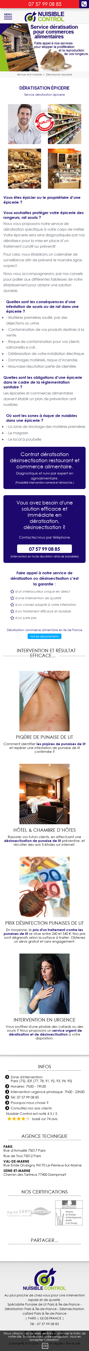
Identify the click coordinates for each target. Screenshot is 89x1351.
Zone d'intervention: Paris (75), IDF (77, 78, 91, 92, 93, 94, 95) (41, 1079)
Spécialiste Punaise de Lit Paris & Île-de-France (44, 1304)
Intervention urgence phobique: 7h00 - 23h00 (47, 1091)
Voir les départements (44, 636)
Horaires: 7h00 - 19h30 (28, 1086)
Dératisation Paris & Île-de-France (31, 1309)
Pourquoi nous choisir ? (30, 1102)
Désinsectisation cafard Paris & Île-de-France (53, 1311)
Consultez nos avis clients (31, 1108)
